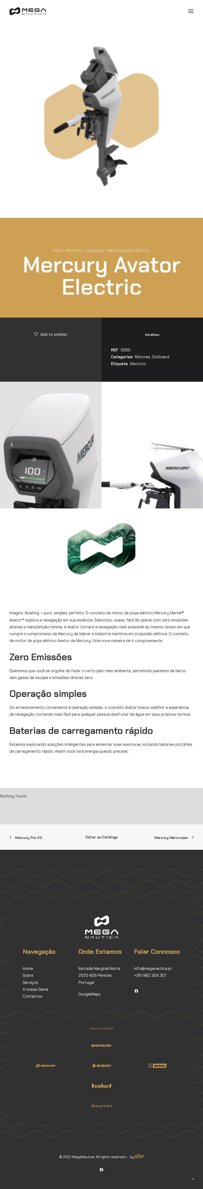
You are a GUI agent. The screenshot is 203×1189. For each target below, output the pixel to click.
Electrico (138, 363)
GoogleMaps (89, 994)
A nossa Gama (35, 989)
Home (28, 968)
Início (57, 250)
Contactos (32, 996)
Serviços (30, 982)
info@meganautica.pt (153, 968)
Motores (74, 250)
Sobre (28, 975)
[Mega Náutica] (28, 11)
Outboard (94, 250)
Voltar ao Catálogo (101, 837)
